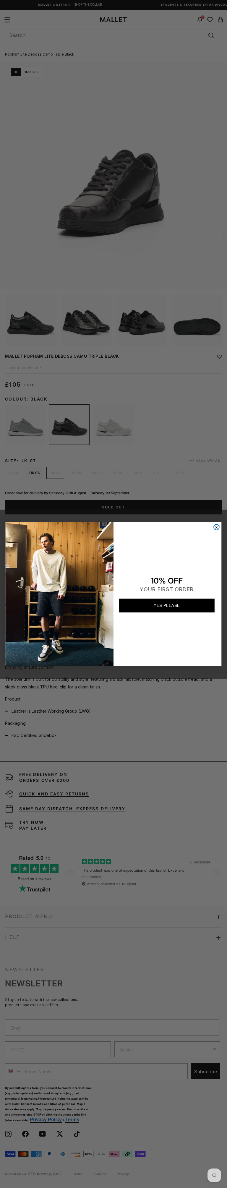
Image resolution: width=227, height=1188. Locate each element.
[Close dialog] (216, 527)
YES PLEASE (167, 605)
